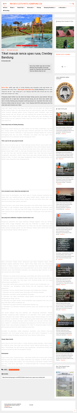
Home (5, 7)
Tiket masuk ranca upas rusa (25, 89)
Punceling (6, 10)
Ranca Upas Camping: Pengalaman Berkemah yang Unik (65, 197)
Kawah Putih (20, 7)
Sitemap (39, 7)
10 (59, 343)
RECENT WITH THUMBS (63, 54)
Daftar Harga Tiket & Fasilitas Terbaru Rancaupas (64, 172)
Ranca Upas (5, 87)
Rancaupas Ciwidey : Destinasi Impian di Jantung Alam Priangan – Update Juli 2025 (64, 295)
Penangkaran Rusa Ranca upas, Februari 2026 (64, 146)
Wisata (12, 7)
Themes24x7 (7, 406)
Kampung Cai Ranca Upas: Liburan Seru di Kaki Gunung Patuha (64, 348)
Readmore (64, 133)
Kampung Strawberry (49, 7)
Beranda (31, 404)
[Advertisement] (14, 74)
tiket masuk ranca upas (12, 50)
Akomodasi (30, 7)
